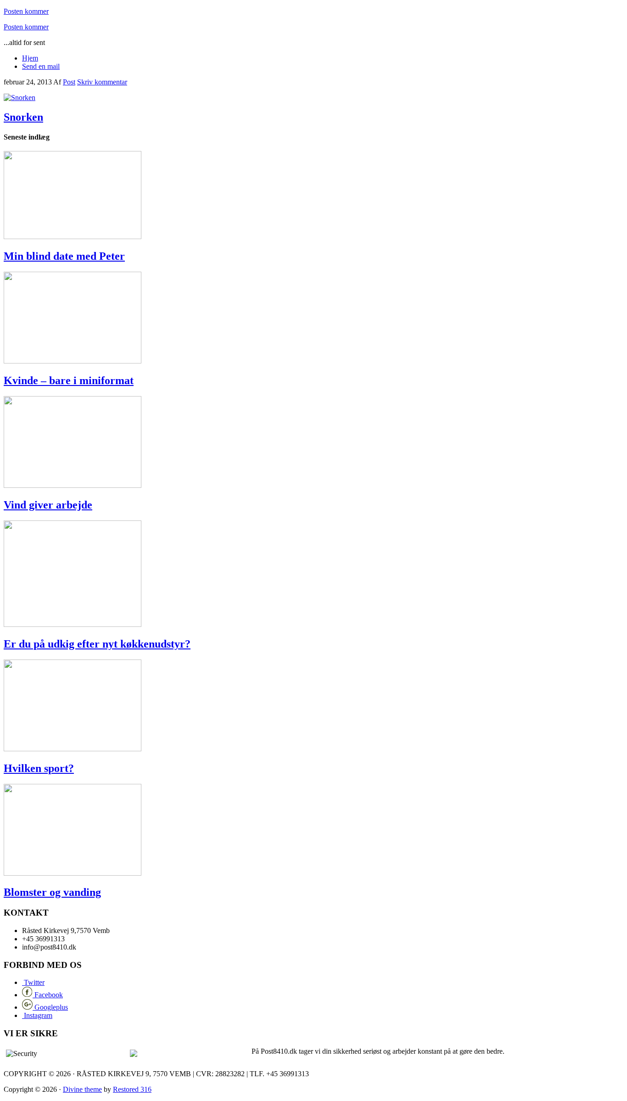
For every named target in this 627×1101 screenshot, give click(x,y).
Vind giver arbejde (48, 505)
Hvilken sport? (39, 768)
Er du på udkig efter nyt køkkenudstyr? (97, 644)
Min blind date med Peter (64, 256)
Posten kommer (26, 11)
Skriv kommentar (102, 82)
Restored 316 (132, 1089)
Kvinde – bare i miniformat (69, 380)
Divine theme (82, 1089)
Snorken (23, 117)
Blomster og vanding (52, 892)
